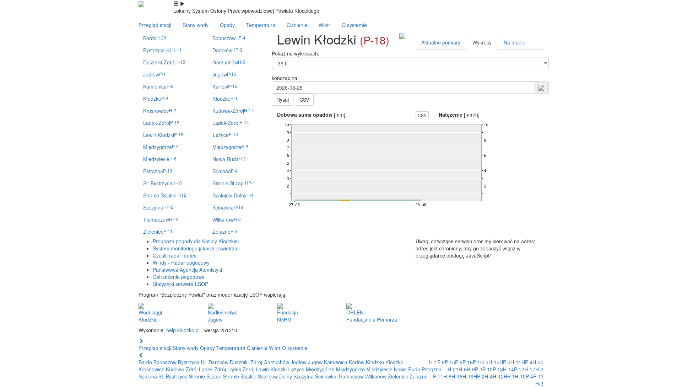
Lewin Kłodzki (163, 134)
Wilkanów (226, 219)
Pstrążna (157, 171)
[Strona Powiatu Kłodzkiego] (141, 3)
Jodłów (154, 74)
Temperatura (260, 24)
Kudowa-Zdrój (233, 110)
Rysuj (282, 99)
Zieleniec (158, 231)
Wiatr (324, 24)
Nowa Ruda (230, 159)
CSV (304, 99)
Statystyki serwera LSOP (180, 283)
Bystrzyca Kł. (162, 50)
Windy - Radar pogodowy (181, 262)
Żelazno (225, 231)
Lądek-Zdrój (161, 122)
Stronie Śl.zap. (233, 183)
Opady (227, 24)
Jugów (224, 74)
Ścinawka (227, 207)
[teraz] (541, 86)
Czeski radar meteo (175, 255)
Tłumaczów (161, 219)
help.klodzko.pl (183, 330)
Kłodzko (155, 98)
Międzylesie (160, 159)
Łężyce (225, 134)
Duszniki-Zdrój (164, 62)
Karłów (224, 86)
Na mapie (514, 42)
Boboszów (228, 38)
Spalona (225, 171)
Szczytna (158, 207)
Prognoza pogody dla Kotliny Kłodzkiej (196, 241)
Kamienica (158, 86)
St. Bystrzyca (162, 183)
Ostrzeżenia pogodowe (179, 276)
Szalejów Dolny (233, 195)
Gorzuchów (228, 62)
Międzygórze (161, 146)
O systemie (354, 24)
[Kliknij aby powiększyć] (402, 35)
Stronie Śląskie (164, 195)
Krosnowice (159, 110)
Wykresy (482, 42)
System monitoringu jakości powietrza (195, 248)
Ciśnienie (297, 24)
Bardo (154, 38)
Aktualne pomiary (440, 42)
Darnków (227, 50)
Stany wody (196, 24)
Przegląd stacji (155, 24)
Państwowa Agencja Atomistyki (187, 269)
